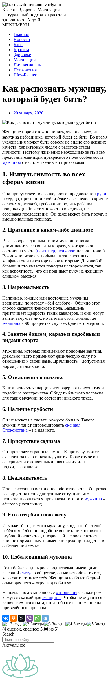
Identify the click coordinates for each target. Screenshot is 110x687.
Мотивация (25, 59)
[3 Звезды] (54, 624)
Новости (22, 39)
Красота (21, 49)
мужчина (93, 498)
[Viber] (29, 618)
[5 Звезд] (96, 624)
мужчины (11, 162)
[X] (21, 618)
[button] (15, 24)
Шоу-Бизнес (25, 74)
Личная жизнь (27, 64)
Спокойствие (15, 430)
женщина (11, 323)
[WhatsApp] (37, 618)
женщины (51, 597)
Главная (21, 34)
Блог (18, 44)
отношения (66, 592)
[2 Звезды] (33, 624)
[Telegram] (45, 618)
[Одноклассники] (13, 618)
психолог (65, 250)
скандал (72, 425)
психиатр (46, 250)
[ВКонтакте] (5, 618)
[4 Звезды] (76, 624)
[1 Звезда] (12, 624)
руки (101, 193)
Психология (25, 69)
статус (26, 572)
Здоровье (22, 54)
